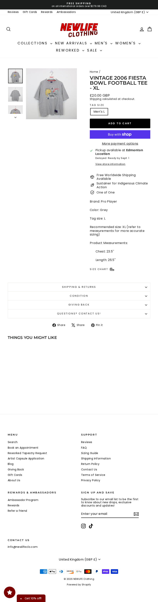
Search (13, 442)
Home (94, 72)
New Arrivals (72, 43)
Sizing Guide (89, 453)
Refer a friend (17, 511)
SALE (93, 50)
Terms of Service (93, 475)
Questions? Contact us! (79, 313)
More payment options (120, 143)
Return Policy (90, 464)
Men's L (99, 111)
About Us (14, 480)
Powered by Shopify (79, 584)
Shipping (95, 99)
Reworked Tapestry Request (27, 453)
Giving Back (79, 304)
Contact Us (89, 469)
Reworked (68, 50)
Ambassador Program (23, 500)
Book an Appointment (23, 448)
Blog (11, 464)
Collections (33, 43)
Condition (79, 296)
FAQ (84, 448)
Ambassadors (66, 12)
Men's (102, 43)
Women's (126, 43)
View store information (110, 164)
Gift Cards (30, 12)
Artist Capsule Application (26, 458)
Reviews (13, 12)
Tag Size (97, 105)
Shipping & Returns (79, 287)
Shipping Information (96, 458)
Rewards (47, 12)
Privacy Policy (90, 480)
